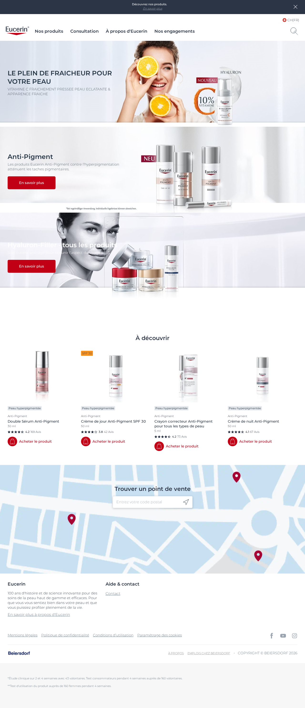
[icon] (186, 502)
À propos (176, 653)
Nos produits (49, 31)
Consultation (84, 31)
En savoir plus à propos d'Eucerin (39, 614)
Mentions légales (22, 635)
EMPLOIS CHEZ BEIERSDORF (209, 653)
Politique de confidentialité (65, 635)
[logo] (17, 31)
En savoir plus (152, 8)
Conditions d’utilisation (113, 635)
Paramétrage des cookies (159, 635)
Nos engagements (174, 31)
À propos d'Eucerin (126, 31)
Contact (113, 593)
